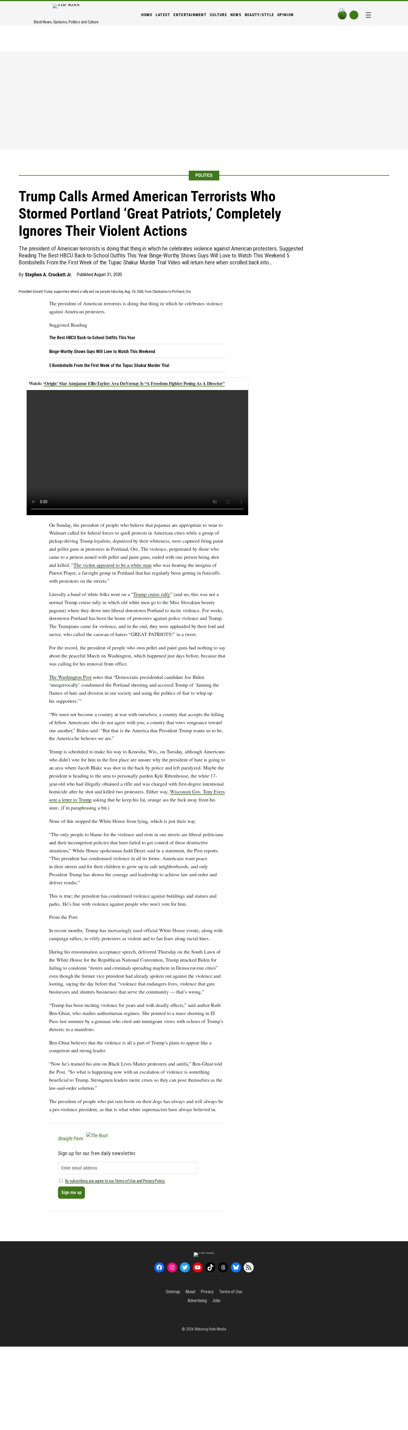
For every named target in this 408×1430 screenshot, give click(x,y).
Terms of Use (230, 1291)
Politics (203, 175)
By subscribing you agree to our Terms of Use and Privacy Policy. (115, 1181)
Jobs (216, 1300)
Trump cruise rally (151, 594)
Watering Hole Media (210, 1329)
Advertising (197, 1300)
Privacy (207, 1291)
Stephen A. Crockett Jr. (48, 274)
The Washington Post (70, 677)
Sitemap (173, 1291)
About (190, 1291)
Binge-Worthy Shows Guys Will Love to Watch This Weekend (102, 351)
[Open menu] (368, 15)
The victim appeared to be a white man (112, 565)
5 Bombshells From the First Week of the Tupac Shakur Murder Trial (109, 365)
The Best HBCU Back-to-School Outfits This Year (92, 337)
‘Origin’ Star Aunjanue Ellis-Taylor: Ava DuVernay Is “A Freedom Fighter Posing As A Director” (134, 383)
